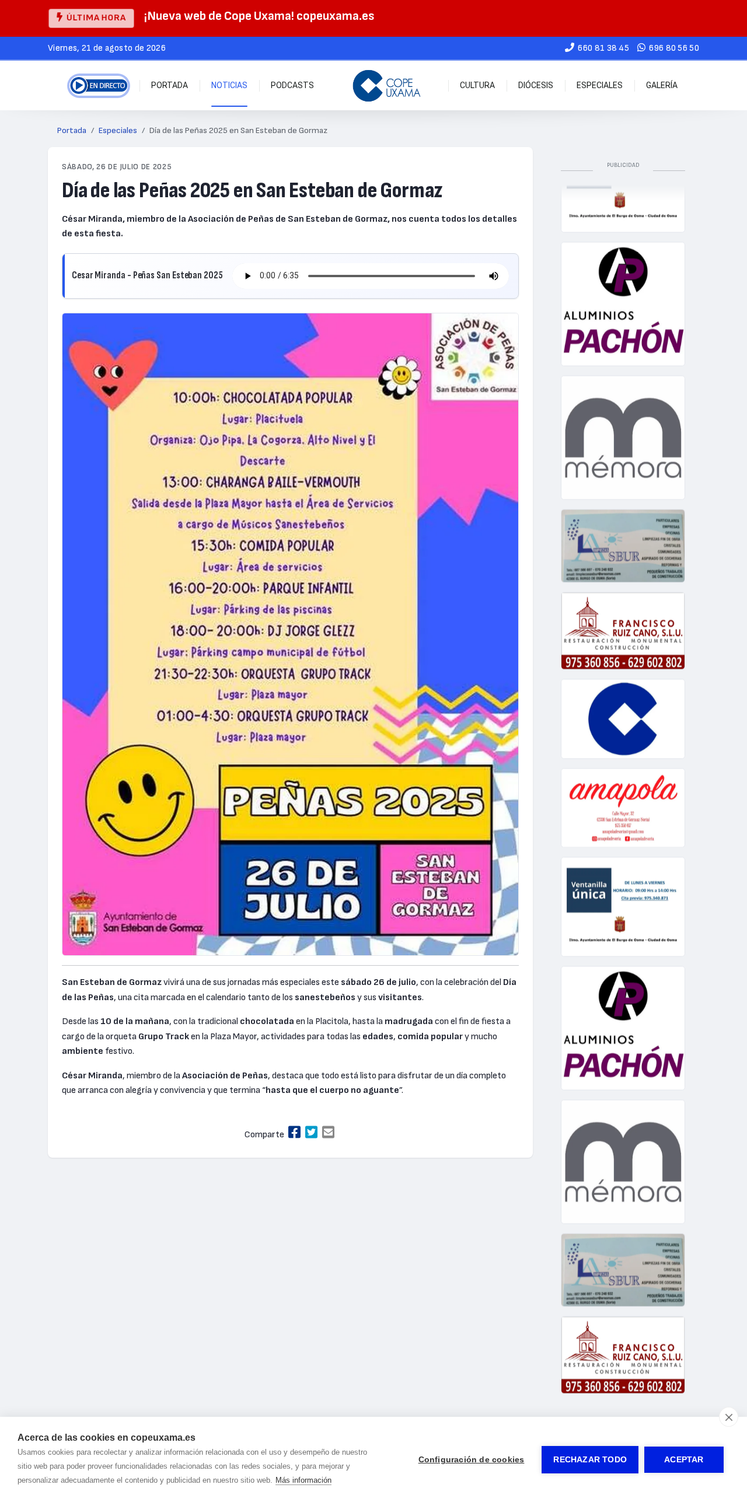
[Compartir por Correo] (328, 1133)
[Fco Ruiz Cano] (623, 613)
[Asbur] (623, 527)
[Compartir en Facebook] (294, 1133)
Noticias (229, 85)
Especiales (600, 85)
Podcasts (292, 85)
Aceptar (683, 1459)
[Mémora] (623, 419)
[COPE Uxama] (387, 85)
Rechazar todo (590, 1459)
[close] (728, 1417)
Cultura (477, 85)
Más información (303, 1480)
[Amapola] (623, 790)
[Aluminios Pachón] (623, 285)
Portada (169, 85)
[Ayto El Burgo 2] (623, 889)
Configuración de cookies (471, 1459)
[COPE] (623, 700)
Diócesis (535, 85)
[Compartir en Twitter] (311, 1133)
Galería (662, 85)
